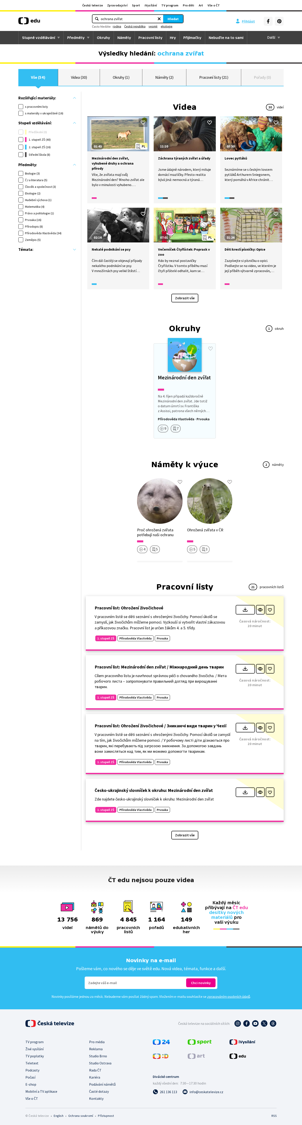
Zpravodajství (117, 5)
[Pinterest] (279, 21)
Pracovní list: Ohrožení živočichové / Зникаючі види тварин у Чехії (161, 725)
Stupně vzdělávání (38, 38)
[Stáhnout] (245, 609)
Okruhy (103, 38)
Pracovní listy (150, 38)
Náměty (124, 38)
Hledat (173, 19)
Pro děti (188, 5)
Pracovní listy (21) (213, 77)
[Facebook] (268, 21)
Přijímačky (192, 38)
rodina (117, 26)
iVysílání (151, 5)
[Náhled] (260, 609)
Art (201, 5)
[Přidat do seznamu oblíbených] (143, 122)
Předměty (76, 38)
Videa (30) (79, 77)
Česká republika (134, 26)
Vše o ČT (214, 5)
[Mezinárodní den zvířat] (184, 391)
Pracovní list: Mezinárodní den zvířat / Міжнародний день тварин (159, 667)
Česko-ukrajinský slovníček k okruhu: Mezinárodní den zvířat (154, 790)
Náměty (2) (164, 77)
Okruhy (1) (121, 77)
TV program (169, 5)
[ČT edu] (29, 22)
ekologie (166, 26)
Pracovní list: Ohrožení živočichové (129, 607)
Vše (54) (38, 77)
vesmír (153, 26)
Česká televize (92, 5)
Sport (136, 5)
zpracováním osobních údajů (228, 996)
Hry (173, 38)
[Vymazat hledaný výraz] (159, 19)
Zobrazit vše (185, 298)
